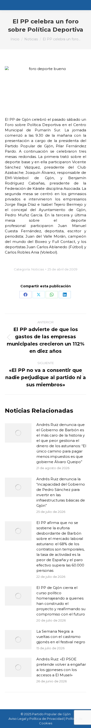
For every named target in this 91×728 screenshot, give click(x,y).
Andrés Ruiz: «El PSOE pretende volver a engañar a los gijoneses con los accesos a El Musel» (61, 667)
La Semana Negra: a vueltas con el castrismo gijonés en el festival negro (60, 636)
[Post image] (18, 433)
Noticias (37, 269)
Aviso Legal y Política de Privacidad (36, 719)
